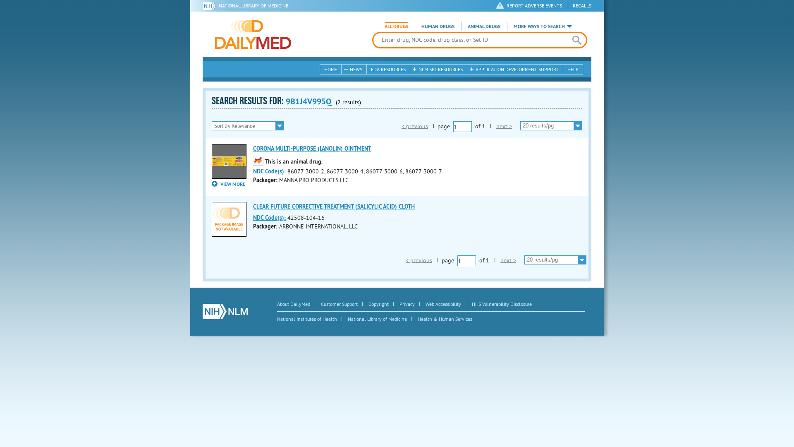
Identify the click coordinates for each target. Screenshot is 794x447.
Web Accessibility (443, 304)
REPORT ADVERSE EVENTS (534, 5)
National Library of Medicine (253, 5)
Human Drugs (437, 26)
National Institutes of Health (307, 319)
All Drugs (396, 26)
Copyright (378, 304)
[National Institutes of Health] (211, 5)
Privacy (407, 304)
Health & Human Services (445, 319)
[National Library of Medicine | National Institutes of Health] (225, 311)
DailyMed (253, 34)
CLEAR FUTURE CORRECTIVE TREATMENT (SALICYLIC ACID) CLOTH (334, 206)
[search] (576, 40)
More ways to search (539, 26)
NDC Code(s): (269, 171)
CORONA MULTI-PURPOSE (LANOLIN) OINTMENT (312, 148)
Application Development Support (517, 69)
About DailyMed (293, 304)
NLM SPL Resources (441, 69)
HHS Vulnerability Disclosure (502, 304)
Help (573, 69)
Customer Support (339, 304)
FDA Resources (388, 69)
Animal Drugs (484, 26)
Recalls (582, 5)
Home (330, 69)
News (356, 69)
